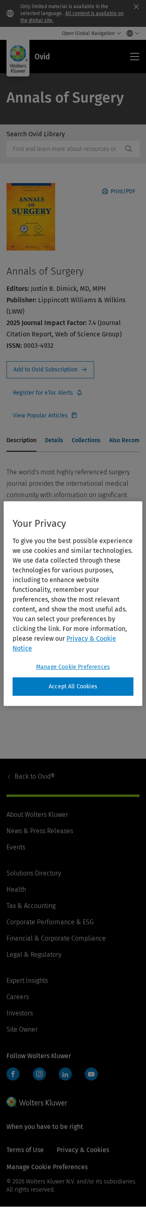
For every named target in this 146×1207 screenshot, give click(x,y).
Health (16, 889)
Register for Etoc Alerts (47, 393)
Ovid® (35, 776)
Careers (17, 997)
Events (15, 847)
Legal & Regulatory (33, 954)
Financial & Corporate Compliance (56, 938)
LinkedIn (65, 1073)
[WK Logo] (36, 1102)
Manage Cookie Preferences (73, 667)
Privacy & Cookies (83, 1150)
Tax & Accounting (31, 906)
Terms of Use (25, 1150)
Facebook (12, 1073)
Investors (19, 1013)
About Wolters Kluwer (37, 814)
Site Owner (22, 1029)
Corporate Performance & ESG (50, 922)
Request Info (50, 370)
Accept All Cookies (73, 686)
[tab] (21, 441)
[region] (73, 603)
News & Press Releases (39, 831)
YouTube (91, 1073)
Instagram (39, 1073)
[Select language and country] (131, 33)
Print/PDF (122, 191)
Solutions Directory (33, 873)
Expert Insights (27, 980)
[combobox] (64, 149)
